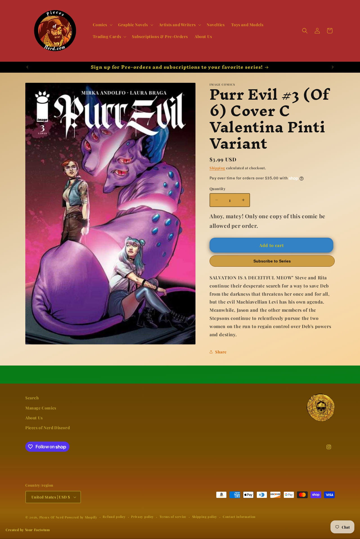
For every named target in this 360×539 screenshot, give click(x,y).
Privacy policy (142, 517)
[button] (102, 25)
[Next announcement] (333, 67)
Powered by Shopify (81, 517)
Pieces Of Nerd (51, 517)
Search (32, 397)
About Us (34, 417)
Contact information (239, 517)
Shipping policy (204, 517)
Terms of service (172, 517)
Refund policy (114, 517)
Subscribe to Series (272, 261)
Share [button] (221, 352)
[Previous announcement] (27, 67)
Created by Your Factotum (28, 529)
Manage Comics (40, 408)
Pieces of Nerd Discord (47, 427)
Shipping (217, 168)
